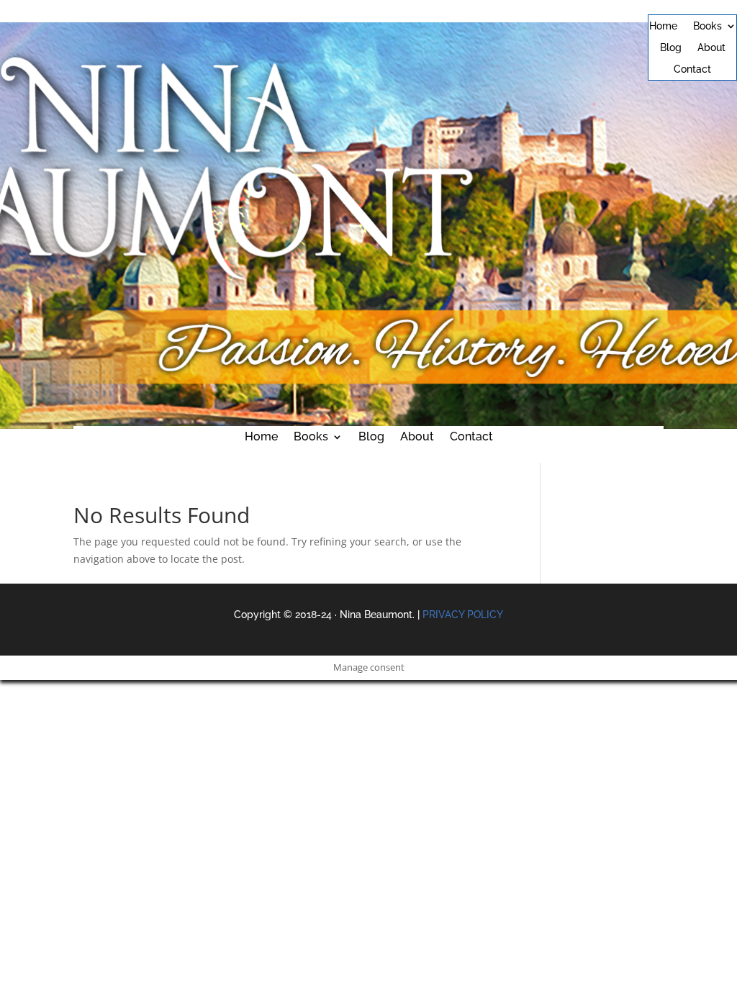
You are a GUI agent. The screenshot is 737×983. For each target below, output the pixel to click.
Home (663, 26)
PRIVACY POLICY (462, 614)
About (711, 47)
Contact (692, 69)
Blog (671, 47)
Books (707, 26)
